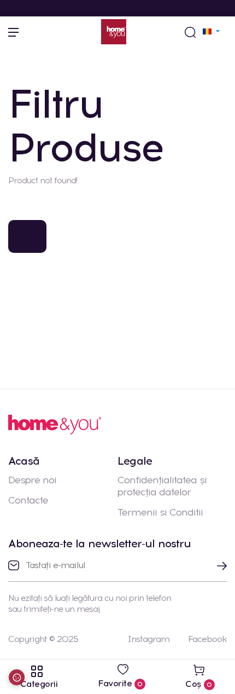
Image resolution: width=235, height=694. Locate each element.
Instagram (148, 639)
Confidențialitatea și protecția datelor (162, 486)
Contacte (28, 500)
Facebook (207, 639)
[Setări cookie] (17, 677)
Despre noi (32, 480)
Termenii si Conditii (160, 512)
